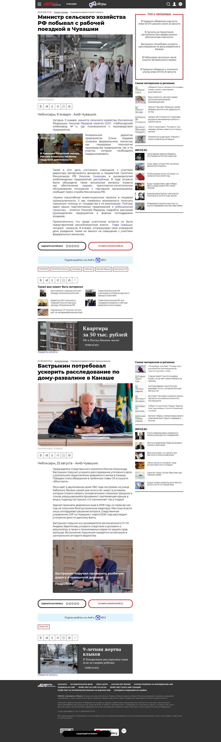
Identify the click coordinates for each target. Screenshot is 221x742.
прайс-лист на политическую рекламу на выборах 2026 (84, 690)
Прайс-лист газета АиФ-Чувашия (125, 687)
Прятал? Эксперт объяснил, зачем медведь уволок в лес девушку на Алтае (164, 109)
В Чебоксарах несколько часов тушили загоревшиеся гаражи (159, 58)
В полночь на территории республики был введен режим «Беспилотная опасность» (159, 34)
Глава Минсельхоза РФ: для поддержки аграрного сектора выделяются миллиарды (112, 302)
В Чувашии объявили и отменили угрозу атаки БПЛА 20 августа (159, 70)
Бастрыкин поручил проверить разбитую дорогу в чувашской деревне (89, 575)
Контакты (62, 684)
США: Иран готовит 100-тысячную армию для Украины (163, 165)
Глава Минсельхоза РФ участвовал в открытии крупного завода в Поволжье (113, 293)
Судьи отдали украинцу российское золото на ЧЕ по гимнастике (164, 484)
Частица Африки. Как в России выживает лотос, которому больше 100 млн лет (164, 388)
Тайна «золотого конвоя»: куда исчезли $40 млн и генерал (161, 464)
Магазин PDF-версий (120, 684)
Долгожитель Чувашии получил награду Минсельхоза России (66, 292)
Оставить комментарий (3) (110, 246)
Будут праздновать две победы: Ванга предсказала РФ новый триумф (162, 186)
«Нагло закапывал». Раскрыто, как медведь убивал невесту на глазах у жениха (165, 129)
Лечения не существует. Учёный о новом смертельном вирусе (164, 138)
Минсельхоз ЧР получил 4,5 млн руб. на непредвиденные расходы (66, 311)
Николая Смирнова (92, 176)
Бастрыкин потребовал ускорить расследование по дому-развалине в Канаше (159, 47)
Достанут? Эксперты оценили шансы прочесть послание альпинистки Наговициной (165, 398)
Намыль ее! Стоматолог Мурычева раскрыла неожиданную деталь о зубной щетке (164, 119)
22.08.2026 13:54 (45, 361)
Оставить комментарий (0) (110, 604)
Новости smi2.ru (48, 352)
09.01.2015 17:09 (44, 12)
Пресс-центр (102, 684)
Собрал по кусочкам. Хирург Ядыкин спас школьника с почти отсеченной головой (165, 408)
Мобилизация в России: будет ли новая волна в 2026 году (163, 175)
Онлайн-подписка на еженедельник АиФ (153, 684)
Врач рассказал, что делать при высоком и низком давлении (162, 454)
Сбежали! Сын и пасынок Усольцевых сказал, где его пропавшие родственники (165, 89)
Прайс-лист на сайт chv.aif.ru (92, 687)
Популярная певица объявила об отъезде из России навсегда (161, 155)
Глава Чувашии (122, 224)
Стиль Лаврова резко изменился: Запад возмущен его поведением (162, 434)
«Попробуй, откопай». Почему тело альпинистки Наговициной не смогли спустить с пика (164, 368)
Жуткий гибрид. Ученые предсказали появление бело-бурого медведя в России (165, 418)
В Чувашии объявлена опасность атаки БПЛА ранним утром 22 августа (159, 22)
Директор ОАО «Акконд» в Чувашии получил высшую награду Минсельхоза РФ (63, 302)
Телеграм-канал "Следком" (50, 448)
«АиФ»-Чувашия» (46, 99)
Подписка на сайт (66, 687)
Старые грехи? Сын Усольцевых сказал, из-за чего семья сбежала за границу (165, 378)
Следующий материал (86, 734)
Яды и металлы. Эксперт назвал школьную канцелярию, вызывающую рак (163, 99)
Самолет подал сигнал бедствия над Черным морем (164, 474)
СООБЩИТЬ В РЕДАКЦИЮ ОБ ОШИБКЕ (130, 690)
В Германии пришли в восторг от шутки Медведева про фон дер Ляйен (165, 205)
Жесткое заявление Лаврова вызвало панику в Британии (164, 444)
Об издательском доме (81, 684)
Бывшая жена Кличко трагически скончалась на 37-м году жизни (162, 195)
